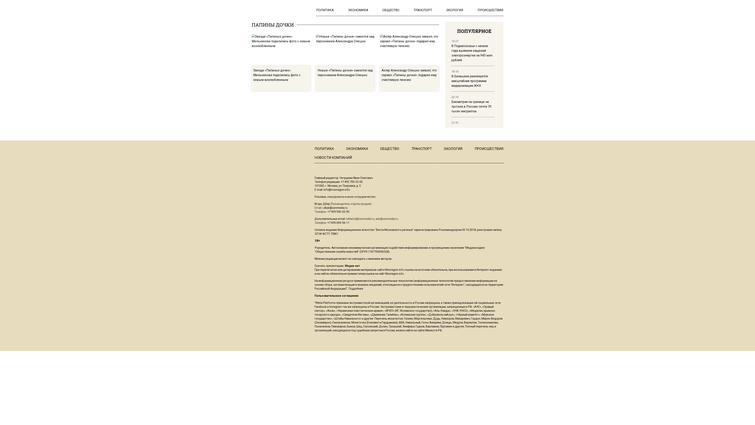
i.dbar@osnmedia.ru (335, 207)
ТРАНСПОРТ (421, 149)
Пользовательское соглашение (336, 295)
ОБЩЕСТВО (389, 149)
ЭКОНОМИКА (357, 149)
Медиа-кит (352, 265)
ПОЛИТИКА (324, 149)
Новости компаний (333, 157)
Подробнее (356, 288)
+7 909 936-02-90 (338, 211)
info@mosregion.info (337, 189)
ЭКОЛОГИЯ (453, 149)
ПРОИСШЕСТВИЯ (489, 149)
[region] (472, 82)
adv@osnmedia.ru (387, 218)
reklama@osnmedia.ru (360, 218)
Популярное (474, 31)
